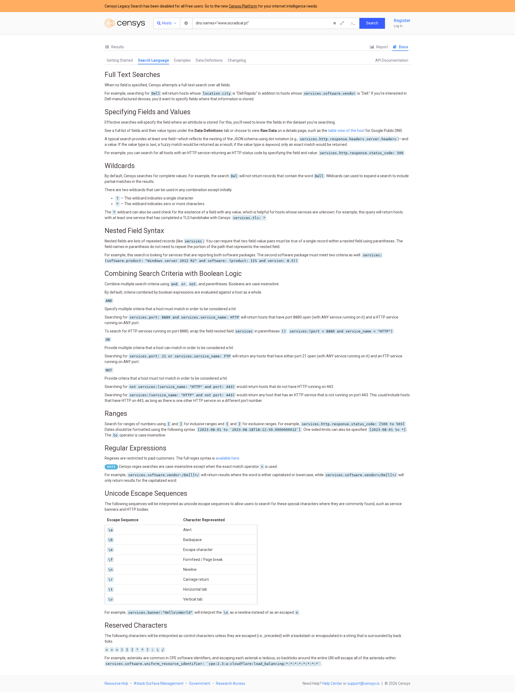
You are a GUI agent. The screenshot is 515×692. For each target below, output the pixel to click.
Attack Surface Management (158, 683)
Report (382, 47)
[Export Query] (353, 23)
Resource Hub (116, 683)
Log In (398, 26)
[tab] (114, 47)
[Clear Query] (334, 23)
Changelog (237, 60)
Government (199, 683)
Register (402, 20)
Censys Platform (243, 6)
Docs (403, 47)
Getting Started (120, 60)
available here (227, 458)
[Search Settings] (186, 23)
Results (117, 47)
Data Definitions (209, 60)
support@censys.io (363, 683)
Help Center (332, 683)
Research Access (230, 683)
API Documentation (391, 60)
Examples (182, 60)
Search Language (153, 60)
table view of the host (346, 130)
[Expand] (342, 23)
